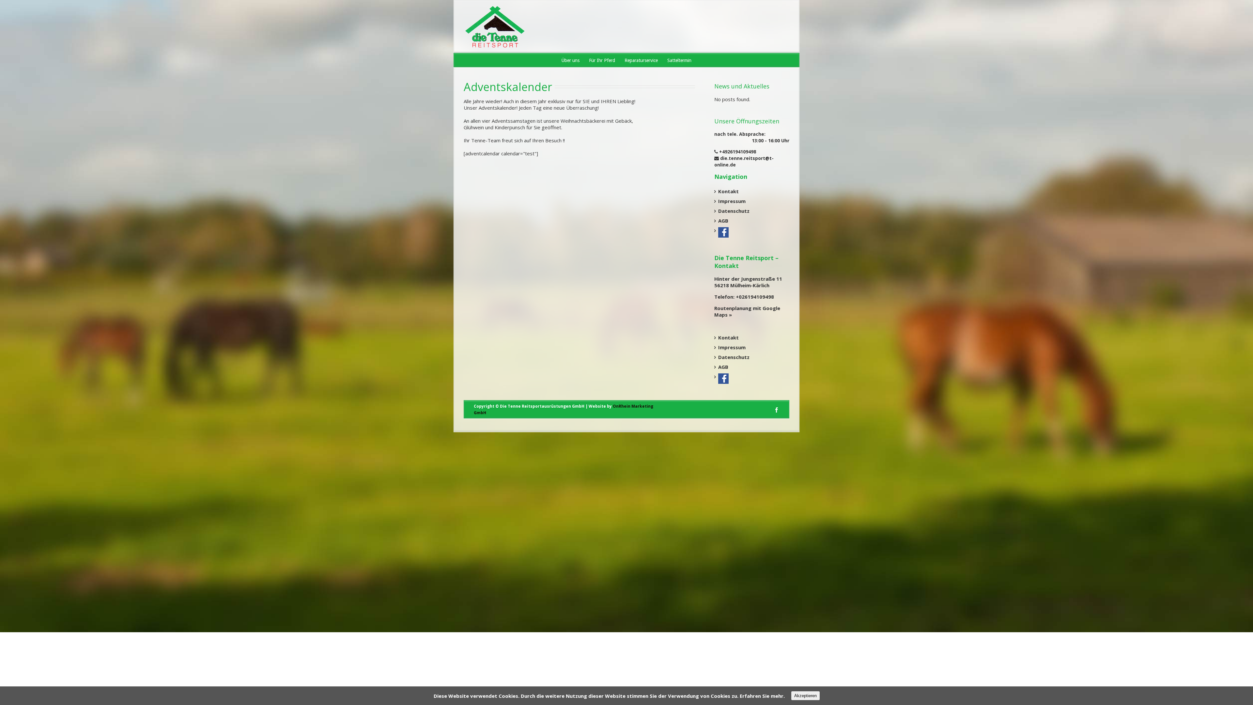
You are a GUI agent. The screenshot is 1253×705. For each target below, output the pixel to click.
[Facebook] (776, 410)
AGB (723, 220)
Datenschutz (734, 211)
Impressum (732, 201)
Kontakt (728, 191)
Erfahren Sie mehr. (762, 696)
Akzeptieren (805, 695)
